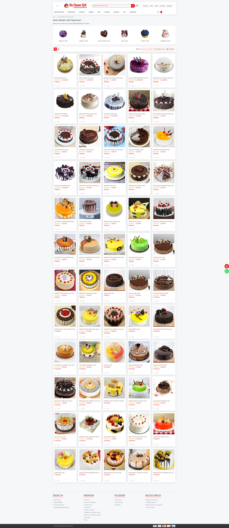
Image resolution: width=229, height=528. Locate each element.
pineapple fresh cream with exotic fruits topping (89, 437)
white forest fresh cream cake (138, 437)
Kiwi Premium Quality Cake (136, 257)
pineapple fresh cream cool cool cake (89, 329)
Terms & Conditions (90, 502)
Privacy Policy (88, 505)
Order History (119, 502)
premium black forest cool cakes (114, 329)
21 (64, 80)
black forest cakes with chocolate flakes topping (163, 114)
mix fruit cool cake (60, 437)
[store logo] (75, 5)
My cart (156, 6)
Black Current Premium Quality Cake (139, 78)
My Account (145, 6)
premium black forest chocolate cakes (89, 186)
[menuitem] (59, 12)
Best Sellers (171, 49)
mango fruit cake (60, 473)
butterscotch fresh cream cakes (64, 221)
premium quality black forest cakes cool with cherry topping (65, 329)
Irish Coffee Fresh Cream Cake (88, 114)
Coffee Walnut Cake (159, 257)
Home (54, 17)
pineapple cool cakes (135, 221)
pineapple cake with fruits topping (114, 401)
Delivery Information (152, 500)
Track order (162, 6)
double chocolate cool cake (137, 114)
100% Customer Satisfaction (154, 505)
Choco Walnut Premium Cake (161, 401)
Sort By (138, 49)
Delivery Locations (90, 510)
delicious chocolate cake (160, 293)
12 (89, 80)
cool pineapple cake (134, 329)
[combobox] (113, 6)
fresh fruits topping (110, 437)
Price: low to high (147, 49)
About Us (87, 500)
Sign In (151, 6)
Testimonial (169, 6)
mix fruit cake (108, 365)
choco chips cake (109, 293)
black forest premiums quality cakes (163, 186)
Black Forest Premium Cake (62, 186)
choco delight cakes (85, 221)
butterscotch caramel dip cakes (138, 473)
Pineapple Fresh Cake (61, 78)
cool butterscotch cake (136, 365)
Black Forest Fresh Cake (86, 78)
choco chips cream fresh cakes (162, 329)
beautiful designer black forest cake (163, 221)
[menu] (103, 12)
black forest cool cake (61, 150)
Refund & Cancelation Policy (92, 515)
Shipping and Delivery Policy (92, 512)
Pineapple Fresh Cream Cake (112, 221)
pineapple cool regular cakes (88, 293)
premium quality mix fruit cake (113, 473)
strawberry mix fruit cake (161, 437)
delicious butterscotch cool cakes (89, 257)
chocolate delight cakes (86, 150)
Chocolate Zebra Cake (110, 114)
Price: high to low (159, 49)
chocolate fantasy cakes (136, 150)
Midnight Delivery (151, 502)
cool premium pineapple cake (87, 365)
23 (65, 116)
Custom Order (150, 507)
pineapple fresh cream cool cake (64, 293)
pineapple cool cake (109, 186)
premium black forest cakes (137, 186)
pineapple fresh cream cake (161, 150)
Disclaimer (87, 517)
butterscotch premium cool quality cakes (65, 365)
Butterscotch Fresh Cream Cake (113, 78)
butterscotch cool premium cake (64, 257)
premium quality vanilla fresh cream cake (163, 78)
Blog (86, 520)
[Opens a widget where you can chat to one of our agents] (12, 517)
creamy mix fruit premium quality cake (89, 473)
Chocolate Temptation (61, 114)
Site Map (117, 505)
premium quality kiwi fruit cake (138, 401)
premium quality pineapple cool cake (89, 401)
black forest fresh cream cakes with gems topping (114, 150)
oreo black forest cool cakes (63, 401)
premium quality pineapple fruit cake (163, 473)
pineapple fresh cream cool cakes (114, 257)
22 (139, 80)
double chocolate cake (160, 365)
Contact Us (88, 507)
